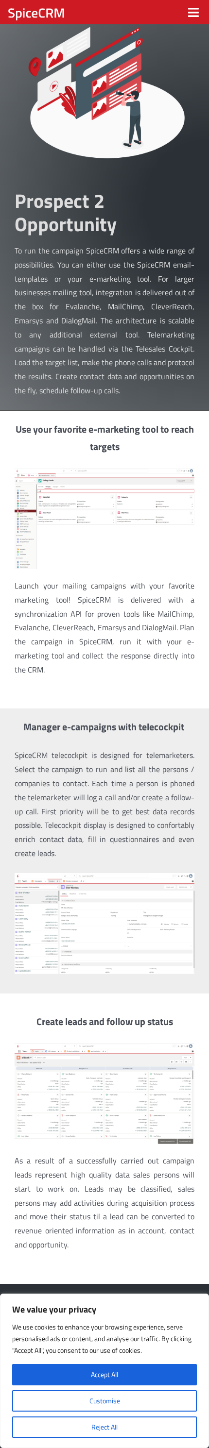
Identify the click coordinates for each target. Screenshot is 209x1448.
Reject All (104, 1427)
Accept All (104, 1374)
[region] (104, 1371)
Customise (104, 1401)
